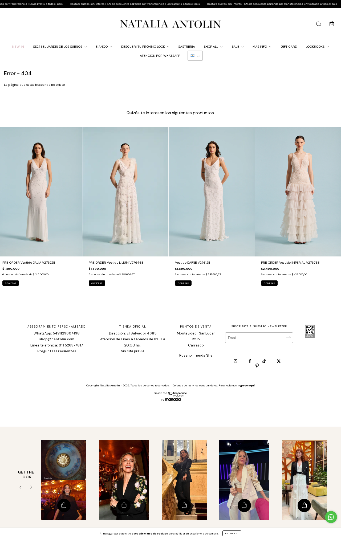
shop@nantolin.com (56, 339)
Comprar (10, 283)
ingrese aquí (246, 385)
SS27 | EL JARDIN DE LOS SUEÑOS (58, 46)
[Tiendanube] (170, 395)
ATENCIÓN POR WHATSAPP (160, 56)
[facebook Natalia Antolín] (250, 361)
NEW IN (18, 46)
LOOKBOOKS (315, 46)
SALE (236, 46)
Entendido (231, 533)
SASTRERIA (186, 46)
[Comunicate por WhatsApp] (331, 517)
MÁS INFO (260, 46)
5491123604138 (66, 333)
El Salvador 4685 (141, 333)
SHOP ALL (211, 46)
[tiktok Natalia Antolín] (264, 361)
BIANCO (102, 46)
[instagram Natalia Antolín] (236, 361)
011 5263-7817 (71, 345)
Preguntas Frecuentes (56, 351)
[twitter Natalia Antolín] (278, 361)
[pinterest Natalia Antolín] (257, 366)
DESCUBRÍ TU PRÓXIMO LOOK (143, 46)
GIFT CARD (289, 46)
